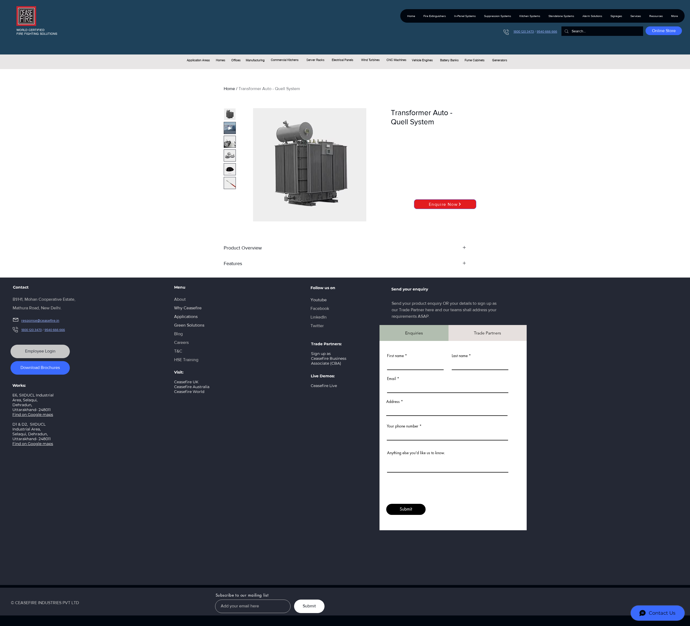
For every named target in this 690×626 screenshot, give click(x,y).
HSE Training (186, 359)
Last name (460, 356)
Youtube (318, 299)
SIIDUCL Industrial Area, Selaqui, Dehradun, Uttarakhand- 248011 (31, 431)
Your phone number (402, 426)
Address (393, 401)
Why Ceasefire (188, 308)
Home (229, 88)
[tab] (414, 333)
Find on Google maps (32, 414)
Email (391, 379)
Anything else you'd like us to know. (416, 453)
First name (395, 356)
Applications (186, 316)
